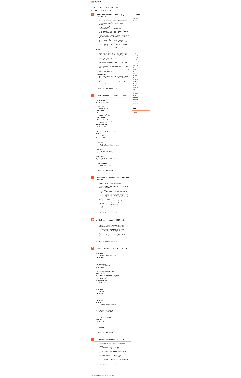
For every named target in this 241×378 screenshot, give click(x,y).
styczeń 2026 (135, 32)
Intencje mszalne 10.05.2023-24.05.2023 (111, 248)
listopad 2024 (135, 59)
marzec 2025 (135, 51)
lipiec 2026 (135, 20)
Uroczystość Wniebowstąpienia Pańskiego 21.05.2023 (112, 178)
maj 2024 (134, 71)
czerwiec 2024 (135, 69)
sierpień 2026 (135, 18)
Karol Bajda (100, 88)
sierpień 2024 (135, 65)
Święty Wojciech (110, 7)
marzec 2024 (135, 75)
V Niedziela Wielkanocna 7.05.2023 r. (110, 339)
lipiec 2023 (135, 91)
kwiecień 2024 (135, 73)
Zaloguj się (135, 112)
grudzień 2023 (135, 81)
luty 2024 (134, 77)
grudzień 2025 (135, 34)
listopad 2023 (135, 83)
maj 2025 (134, 47)
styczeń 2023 (135, 103)
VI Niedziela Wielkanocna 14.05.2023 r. (111, 220)
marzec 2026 (135, 28)
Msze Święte (117, 5)
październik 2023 (136, 85)
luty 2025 (134, 53)
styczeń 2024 (135, 79)
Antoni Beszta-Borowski (98, 7)
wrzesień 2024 (135, 63)
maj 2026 (134, 24)
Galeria (111, 5)
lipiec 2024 (135, 67)
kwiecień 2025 (135, 49)
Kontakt (118, 7)
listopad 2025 (135, 36)
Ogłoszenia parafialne (127, 5)
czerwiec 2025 (135, 45)
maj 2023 (134, 95)
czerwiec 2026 (135, 22)
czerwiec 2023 (135, 93)
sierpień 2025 (135, 41)
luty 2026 (134, 30)
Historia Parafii (139, 5)
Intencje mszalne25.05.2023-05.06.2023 (111, 96)
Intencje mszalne (112, 170)
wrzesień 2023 (135, 87)
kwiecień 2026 (135, 26)
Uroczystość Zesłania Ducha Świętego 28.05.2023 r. (110, 16)
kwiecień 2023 (135, 97)
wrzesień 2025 (135, 40)
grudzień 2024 (135, 57)
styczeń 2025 (135, 55)
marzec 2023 (135, 99)
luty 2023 (134, 101)
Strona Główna (95, 5)
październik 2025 (136, 38)
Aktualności (104, 5)
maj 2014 (134, 105)
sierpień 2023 (135, 89)
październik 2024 (136, 61)
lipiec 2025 (135, 43)
